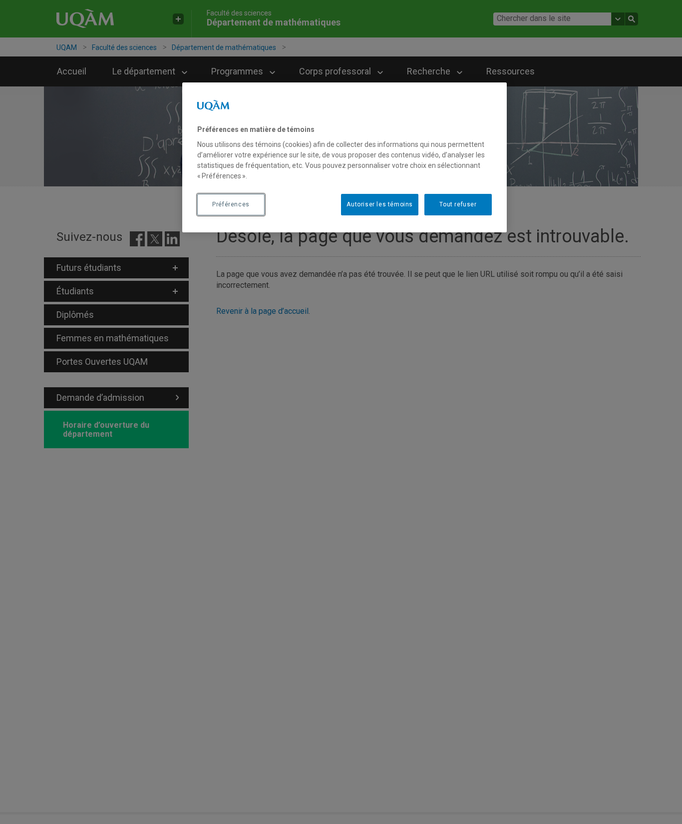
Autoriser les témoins (379, 204)
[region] (344, 157)
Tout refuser (457, 204)
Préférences (231, 204)
